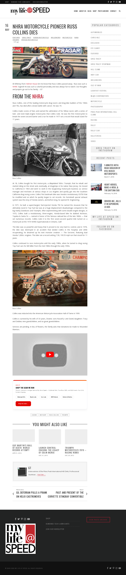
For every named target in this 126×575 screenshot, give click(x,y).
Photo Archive (103, 11)
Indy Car (95, 74)
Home (76, 11)
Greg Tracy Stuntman (100, 64)
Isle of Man (96, 85)
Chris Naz (95, 37)
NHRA (76, 37)
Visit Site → (41, 475)
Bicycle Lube (33, 397)
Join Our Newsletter (40, 2)
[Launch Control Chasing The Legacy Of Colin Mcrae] (50, 436)
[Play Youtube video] (50, 354)
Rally (93, 125)
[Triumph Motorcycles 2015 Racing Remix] (76, 436)
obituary (43, 415)
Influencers (55, 37)
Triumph (16, 40)
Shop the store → (23, 403)
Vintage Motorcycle (29, 40)
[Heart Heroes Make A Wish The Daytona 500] (96, 187)
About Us (82, 11)
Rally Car (95, 130)
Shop (7, 2)
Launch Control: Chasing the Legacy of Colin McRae (49, 450)
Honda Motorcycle (41, 37)
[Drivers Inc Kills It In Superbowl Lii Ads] (96, 202)
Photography (97, 106)
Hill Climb (95, 69)
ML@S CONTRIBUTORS (100, 96)
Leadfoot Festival (99, 90)
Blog (89, 11)
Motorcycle (67, 37)
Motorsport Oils (21, 397)
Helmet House (32, 84)
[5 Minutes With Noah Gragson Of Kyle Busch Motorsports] (96, 167)
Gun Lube (43, 397)
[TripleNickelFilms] (119, 2)
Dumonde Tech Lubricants (20, 2)
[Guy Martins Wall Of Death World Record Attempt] (24, 435)
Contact (113, 11)
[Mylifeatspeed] (108, 2)
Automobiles (96, 32)
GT (18, 42)
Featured (16, 37)
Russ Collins (54, 415)
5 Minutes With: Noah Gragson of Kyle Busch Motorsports (112, 169)
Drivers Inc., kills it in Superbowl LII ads (112, 203)
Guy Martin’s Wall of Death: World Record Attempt (22, 448)
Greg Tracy (26, 37)
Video (93, 141)
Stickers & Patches (67, 397)
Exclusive (95, 42)
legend (34, 415)
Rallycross (96, 135)
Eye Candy (95, 48)
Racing (94, 120)
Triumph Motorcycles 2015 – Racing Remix (76, 450)
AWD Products (54, 397)
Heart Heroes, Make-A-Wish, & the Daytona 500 (111, 187)
